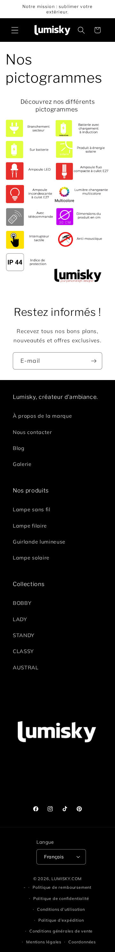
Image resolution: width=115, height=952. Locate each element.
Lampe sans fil (31, 509)
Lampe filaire (30, 525)
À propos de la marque (42, 416)
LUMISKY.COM (66, 878)
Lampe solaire (31, 557)
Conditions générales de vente (61, 930)
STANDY (23, 635)
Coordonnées (82, 941)
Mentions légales (43, 941)
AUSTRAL (26, 667)
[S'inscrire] (94, 360)
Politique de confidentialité (61, 898)
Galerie (22, 464)
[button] (15, 30)
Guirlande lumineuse (39, 541)
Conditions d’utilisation (61, 909)
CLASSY (23, 651)
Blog (19, 448)
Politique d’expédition (61, 920)
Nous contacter (32, 432)
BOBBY (22, 603)
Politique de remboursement (62, 887)
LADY (20, 619)
